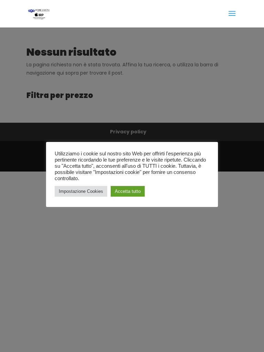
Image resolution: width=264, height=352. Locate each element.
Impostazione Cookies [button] (81, 191)
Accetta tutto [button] (128, 191)
